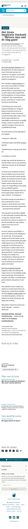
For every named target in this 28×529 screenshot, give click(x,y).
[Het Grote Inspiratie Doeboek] (7, 353)
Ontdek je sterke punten (15, 293)
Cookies (8, 507)
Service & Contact (11, 511)
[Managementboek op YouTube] (14, 517)
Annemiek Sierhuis (8, 314)
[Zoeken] (25, 10)
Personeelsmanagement (8, 15)
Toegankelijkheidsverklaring (13, 509)
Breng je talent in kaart (11, 421)
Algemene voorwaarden (8, 504)
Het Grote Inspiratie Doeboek (11, 44)
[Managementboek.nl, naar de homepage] (6, 6)
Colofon (18, 504)
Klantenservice (6, 466)
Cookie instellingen (16, 507)
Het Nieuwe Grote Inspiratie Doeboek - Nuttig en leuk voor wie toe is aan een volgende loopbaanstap (13, 407)
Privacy (22, 504)
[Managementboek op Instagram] (18, 517)
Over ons (19, 511)
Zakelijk (4, 469)
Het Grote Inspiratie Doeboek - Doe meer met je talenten (14, 382)
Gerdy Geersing (17, 83)
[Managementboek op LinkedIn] (10, 517)
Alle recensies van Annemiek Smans (12, 334)
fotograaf (18, 314)
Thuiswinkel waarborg (14, 502)
